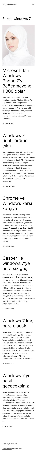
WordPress (6, 449)
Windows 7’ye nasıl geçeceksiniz (16, 381)
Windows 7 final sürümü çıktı (14, 140)
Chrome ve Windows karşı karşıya (17, 203)
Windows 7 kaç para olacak (17, 323)
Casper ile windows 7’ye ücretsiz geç (16, 263)
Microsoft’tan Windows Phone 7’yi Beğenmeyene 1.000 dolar (16, 81)
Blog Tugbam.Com (9, 4)
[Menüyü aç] (33, 4)
